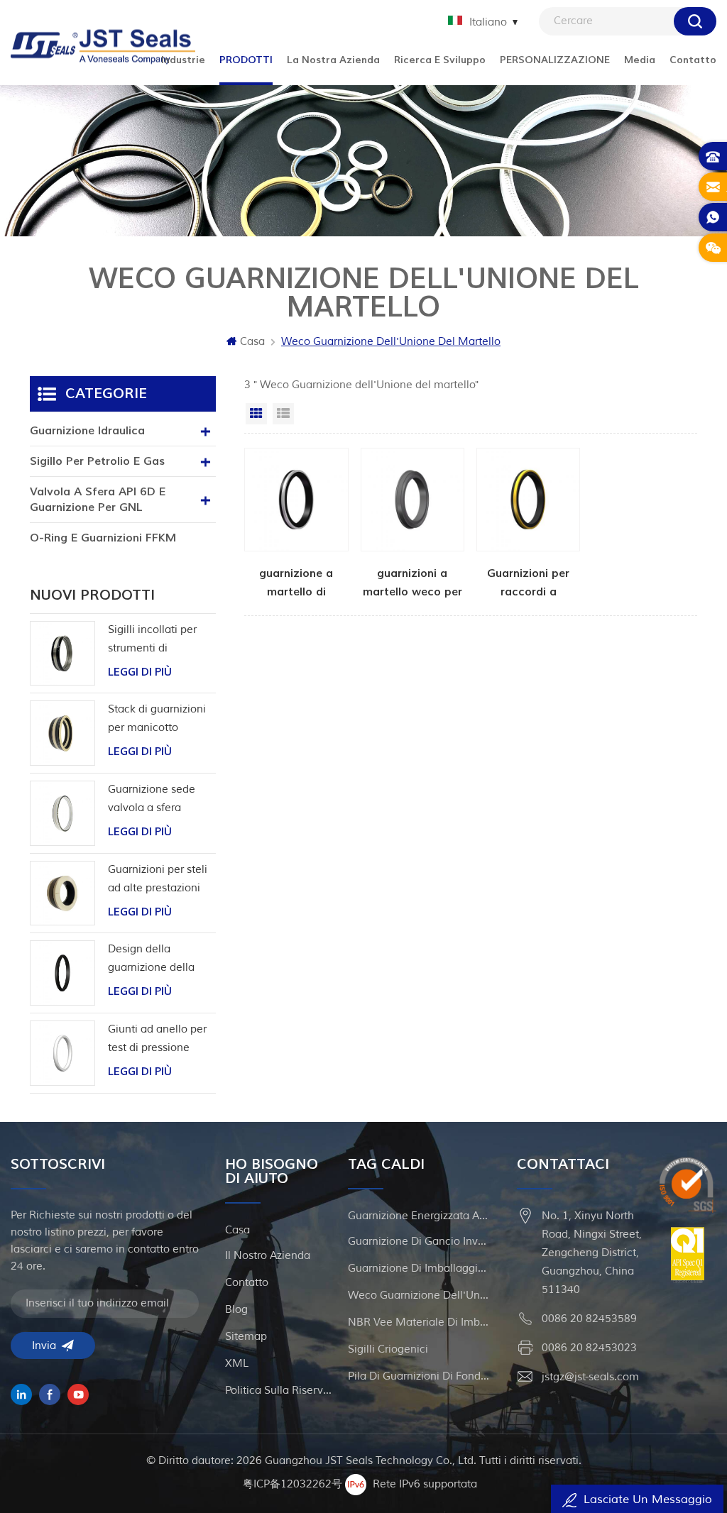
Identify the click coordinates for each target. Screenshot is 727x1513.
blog (236, 1309)
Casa (252, 341)
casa (237, 1230)
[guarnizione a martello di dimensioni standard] (296, 524)
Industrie (183, 60)
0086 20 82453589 (589, 1319)
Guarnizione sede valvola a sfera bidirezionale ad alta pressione (159, 800)
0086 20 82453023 (589, 1348)
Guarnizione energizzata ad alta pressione (419, 1216)
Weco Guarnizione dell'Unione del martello (419, 1295)
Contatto (692, 60)
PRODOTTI (246, 60)
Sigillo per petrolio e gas (97, 461)
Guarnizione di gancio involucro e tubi (419, 1241)
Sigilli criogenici (388, 1349)
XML (236, 1363)
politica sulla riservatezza (280, 1390)
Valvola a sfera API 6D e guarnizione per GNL (97, 500)
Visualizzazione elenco (283, 413)
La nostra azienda (333, 60)
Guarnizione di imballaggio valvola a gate (419, 1268)
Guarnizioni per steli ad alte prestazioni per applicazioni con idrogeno (158, 880)
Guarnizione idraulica (87, 431)
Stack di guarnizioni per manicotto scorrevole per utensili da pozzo (157, 720)
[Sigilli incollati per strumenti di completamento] (62, 654)
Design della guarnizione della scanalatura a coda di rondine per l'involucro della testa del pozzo (161, 959)
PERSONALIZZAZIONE (555, 60)
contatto (246, 1282)
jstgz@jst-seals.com (590, 1377)
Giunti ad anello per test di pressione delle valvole (157, 1040)
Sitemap (246, 1336)
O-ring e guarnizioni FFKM (103, 538)
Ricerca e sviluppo (440, 60)
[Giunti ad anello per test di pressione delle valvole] (62, 1053)
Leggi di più (140, 672)
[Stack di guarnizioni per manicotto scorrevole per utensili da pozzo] (62, 733)
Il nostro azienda (267, 1255)
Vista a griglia (256, 413)
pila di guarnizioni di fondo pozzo (419, 1376)
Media (639, 60)
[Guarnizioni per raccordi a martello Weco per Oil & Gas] (528, 524)
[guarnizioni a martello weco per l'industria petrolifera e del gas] (412, 524)
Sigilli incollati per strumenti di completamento (152, 640)
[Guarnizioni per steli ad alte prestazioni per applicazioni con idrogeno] (62, 893)
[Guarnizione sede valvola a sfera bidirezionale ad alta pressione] (62, 813)
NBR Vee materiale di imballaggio (419, 1322)
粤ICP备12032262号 (292, 1483)
